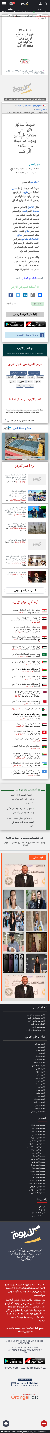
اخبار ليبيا (41, 1087)
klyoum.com (42, 1431)
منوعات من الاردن (38, 1027)
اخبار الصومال (39, 1108)
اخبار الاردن (27, 105)
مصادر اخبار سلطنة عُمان (36, 1146)
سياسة (40, 377)
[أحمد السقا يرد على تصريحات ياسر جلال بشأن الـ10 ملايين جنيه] (25, 876)
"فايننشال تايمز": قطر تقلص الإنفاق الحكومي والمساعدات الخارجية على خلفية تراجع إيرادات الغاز (27, 694)
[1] (11, 3)
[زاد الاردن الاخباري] (25, 61)
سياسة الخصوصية (38, 1215)
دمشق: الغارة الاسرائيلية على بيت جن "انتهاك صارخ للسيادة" (26, 611)
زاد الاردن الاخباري (41, 109)
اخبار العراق (40, 1068)
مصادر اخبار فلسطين (37, 1140)
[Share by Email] (39, 297)
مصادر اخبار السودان (37, 1171)
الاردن (33, 182)
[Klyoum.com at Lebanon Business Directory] (25, 1387)
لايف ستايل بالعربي (38, 1111)
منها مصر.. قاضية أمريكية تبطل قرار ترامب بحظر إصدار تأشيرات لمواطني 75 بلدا (25, 773)
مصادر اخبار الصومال (37, 1189)
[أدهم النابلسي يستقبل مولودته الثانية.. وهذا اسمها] (13, 942)
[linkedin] (25, 297)
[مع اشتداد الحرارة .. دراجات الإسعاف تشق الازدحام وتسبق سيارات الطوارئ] (37, 501)
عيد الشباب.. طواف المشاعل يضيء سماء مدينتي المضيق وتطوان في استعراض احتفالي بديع (27, 629)
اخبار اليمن (41, 1096)
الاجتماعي (26, 239)
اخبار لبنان (41, 1053)
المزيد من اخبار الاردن (25, 590)
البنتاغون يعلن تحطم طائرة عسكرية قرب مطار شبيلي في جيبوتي (25, 764)
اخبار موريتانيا (39, 1099)
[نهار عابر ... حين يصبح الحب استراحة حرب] (37, 942)
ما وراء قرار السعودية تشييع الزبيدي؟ (26, 739)
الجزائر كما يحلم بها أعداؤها (30, 709)
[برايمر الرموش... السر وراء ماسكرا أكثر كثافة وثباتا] (13, 899)
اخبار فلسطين (40, 1059)
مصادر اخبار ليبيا (38, 1168)
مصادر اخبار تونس (38, 1174)
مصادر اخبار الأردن (38, 1162)
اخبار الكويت (40, 1071)
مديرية (36, 211)
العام (25, 211)
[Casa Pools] (25, 446)
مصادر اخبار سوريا (38, 1137)
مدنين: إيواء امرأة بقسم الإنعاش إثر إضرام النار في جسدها (27, 732)
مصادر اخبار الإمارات (37, 1125)
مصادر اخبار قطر (39, 1156)
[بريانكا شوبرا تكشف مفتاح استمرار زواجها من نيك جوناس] (37, 963)
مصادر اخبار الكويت (37, 1153)
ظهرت (25, 192)
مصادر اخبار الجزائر (38, 1165)
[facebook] (10, 297)
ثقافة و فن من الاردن (37, 1024)
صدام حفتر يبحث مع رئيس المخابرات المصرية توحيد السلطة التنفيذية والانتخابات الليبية (26, 716)
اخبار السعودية (39, 1062)
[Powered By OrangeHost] (25, 1400)
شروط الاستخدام (38, 1212)
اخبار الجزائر (40, 1084)
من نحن (42, 1206)
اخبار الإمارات (40, 1044)
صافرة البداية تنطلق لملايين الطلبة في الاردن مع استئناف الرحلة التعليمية (25, 353)
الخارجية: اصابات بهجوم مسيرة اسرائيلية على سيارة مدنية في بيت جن (25, 619)
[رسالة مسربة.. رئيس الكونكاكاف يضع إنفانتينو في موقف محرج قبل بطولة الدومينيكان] (37, 518)
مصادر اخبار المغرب (38, 1131)
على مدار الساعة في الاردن (35, 1030)
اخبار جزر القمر (39, 1102)
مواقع (19, 235)
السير (14, 188)
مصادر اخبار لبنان (38, 1134)
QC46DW (37, 304)
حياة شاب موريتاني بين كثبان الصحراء (25, 746)
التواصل (35, 239)
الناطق (31, 207)
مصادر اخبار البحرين (37, 1159)
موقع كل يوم (37, 105)
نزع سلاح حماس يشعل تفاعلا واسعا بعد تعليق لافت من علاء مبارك (25, 648)
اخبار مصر (41, 1047)
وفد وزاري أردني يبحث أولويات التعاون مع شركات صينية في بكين (20, 822)
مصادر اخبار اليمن (38, 1177)
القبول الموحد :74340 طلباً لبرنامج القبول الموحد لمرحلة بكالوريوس (22, 799)
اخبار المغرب (40, 1050)
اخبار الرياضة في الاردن (36, 1021)
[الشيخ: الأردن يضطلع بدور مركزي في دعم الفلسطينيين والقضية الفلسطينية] (37, 566)
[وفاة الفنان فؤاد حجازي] (37, 550)
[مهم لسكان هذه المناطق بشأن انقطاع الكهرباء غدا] (37, 534)
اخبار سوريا (40, 1056)
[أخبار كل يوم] (25, 4)
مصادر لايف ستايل (38, 1192)
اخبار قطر (41, 1074)
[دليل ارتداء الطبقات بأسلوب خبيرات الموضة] (37, 921)
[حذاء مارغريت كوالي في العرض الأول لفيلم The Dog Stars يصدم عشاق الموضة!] (13, 921)
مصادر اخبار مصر (38, 1128)
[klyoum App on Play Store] (14, 1363)
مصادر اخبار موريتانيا (37, 1180)
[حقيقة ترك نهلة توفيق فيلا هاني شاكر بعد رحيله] (37, 899)
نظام (27, 231)
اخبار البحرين (40, 1078)
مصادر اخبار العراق (38, 1150)
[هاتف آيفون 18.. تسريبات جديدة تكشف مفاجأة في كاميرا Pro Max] (13, 963)
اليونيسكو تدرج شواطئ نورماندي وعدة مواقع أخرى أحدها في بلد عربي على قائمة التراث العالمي (25, 756)
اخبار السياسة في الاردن (36, 1015)
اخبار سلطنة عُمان (38, 1065)
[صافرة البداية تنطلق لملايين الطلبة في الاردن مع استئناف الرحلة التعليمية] (37, 485)
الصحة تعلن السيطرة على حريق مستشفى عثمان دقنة (28, 725)
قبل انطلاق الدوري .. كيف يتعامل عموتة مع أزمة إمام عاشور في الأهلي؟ (25, 638)
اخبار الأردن (40, 1081)
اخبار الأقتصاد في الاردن (36, 1018)
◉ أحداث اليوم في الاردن (25, 287)
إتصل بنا (42, 1209)
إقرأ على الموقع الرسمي (25, 314)
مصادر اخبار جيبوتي (37, 1186)
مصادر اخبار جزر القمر (37, 1183)
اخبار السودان (40, 1090)
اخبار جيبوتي (40, 1105)
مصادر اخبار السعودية (37, 1143)
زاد (37, 182)
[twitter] (17, 297)
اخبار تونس (40, 1093)
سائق (38, 381)
